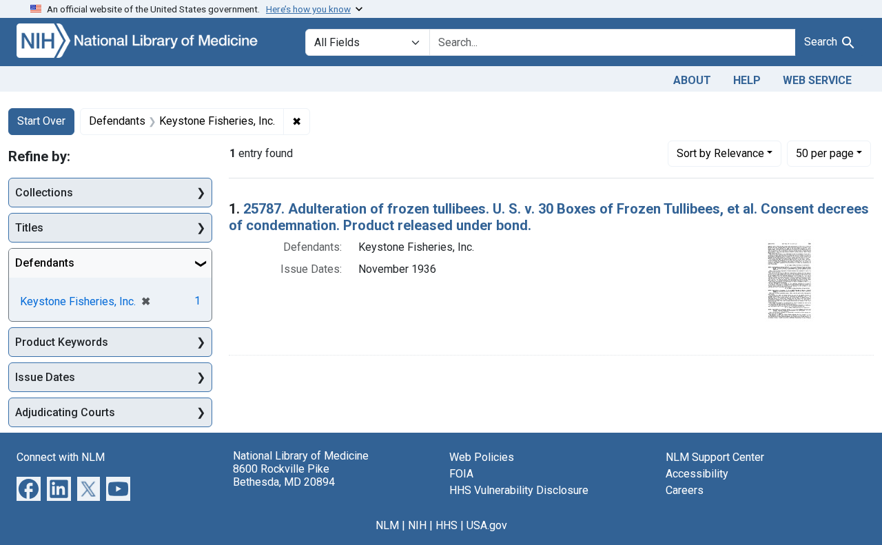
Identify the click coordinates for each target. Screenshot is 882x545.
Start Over (41, 120)
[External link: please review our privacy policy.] (29, 488)
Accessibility (697, 473)
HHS (446, 525)
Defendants (44, 262)
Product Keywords (61, 342)
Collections (44, 192)
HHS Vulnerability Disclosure (518, 490)
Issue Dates (45, 377)
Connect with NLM (61, 457)
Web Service (817, 80)
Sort (720, 153)
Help (747, 80)
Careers (685, 490)
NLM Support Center (715, 457)
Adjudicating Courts (65, 412)
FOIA (461, 473)
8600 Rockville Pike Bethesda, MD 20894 (284, 475)
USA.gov (486, 525)
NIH (417, 525)
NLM (387, 525)
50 (825, 153)
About (692, 80)
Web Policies (481, 457)
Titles (29, 227)
